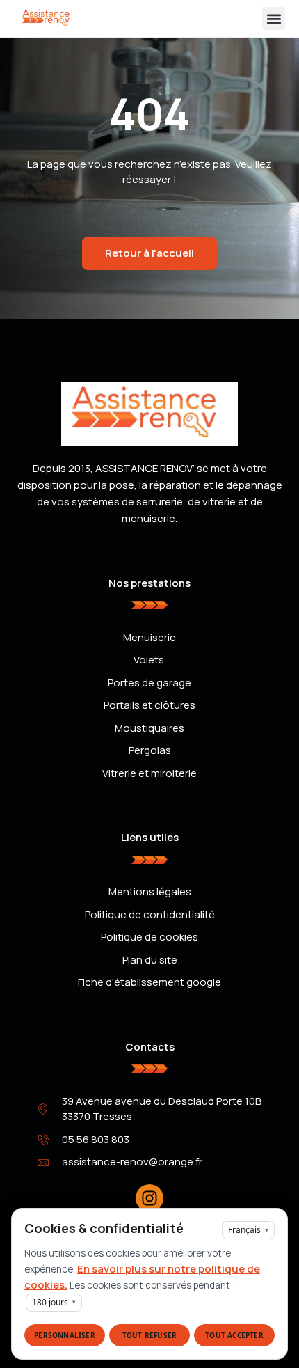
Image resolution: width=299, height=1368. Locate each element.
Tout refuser (149, 1335)
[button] (273, 18)
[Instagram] (149, 1198)
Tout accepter (234, 1335)
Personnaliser (64, 1335)
